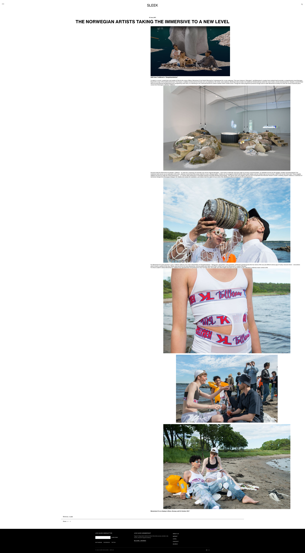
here (209, 267)
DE (209, 550)
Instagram (98, 542)
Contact (176, 541)
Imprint (175, 536)
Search (175, 544)
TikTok (113, 542)
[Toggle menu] (3, 3)
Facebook (107, 542)
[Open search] (302, 4)
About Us (176, 533)
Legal (175, 538)
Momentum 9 (196, 80)
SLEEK (152, 5)
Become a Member (140, 540)
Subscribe (114, 537)
